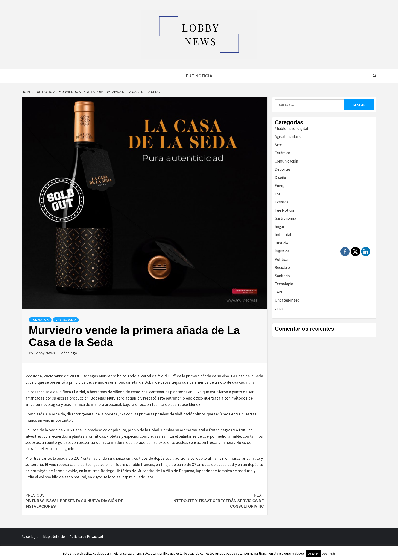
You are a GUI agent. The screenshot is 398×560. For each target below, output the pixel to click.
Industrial (283, 234)
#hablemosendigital (291, 128)
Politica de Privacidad (86, 536)
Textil (279, 292)
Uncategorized (287, 300)
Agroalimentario (288, 136)
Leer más (328, 553)
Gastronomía (66, 319)
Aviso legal (30, 536)
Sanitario (282, 275)
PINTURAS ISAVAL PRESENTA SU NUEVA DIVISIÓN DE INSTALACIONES (74, 500)
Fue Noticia (199, 76)
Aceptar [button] (313, 554)
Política (281, 259)
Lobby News (45, 353)
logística (282, 251)
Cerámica (282, 152)
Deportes (282, 169)
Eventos (281, 201)
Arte (278, 144)
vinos (279, 308)
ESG (278, 193)
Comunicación (286, 161)
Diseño (280, 177)
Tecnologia (284, 283)
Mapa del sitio (54, 536)
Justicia (281, 243)
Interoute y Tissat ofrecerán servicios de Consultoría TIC (218, 500)
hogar (279, 226)
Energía (281, 185)
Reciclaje (282, 267)
